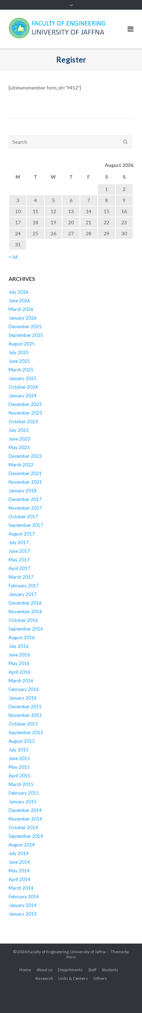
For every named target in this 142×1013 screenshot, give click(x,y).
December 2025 (25, 326)
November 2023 (25, 413)
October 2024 (23, 387)
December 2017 (25, 499)
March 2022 (21, 464)
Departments (70, 969)
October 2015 (23, 724)
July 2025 (19, 352)
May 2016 (19, 663)
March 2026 (21, 309)
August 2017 (22, 534)
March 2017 (21, 577)
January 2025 (23, 378)
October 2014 (23, 827)
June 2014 (19, 862)
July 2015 (19, 749)
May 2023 (19, 447)
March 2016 (21, 680)
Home (25, 969)
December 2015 (25, 706)
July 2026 (19, 292)
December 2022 (25, 456)
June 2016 (19, 654)
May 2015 (19, 767)
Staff (92, 969)
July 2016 (19, 646)
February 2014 (24, 896)
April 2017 (19, 568)
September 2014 (26, 836)
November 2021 (25, 482)
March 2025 (21, 369)
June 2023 (19, 439)
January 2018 (23, 490)
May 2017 (19, 559)
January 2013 (23, 914)
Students (110, 969)
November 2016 (25, 611)
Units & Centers (73, 978)
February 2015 (24, 793)
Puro (71, 956)
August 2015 (22, 741)
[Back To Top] (124, 996)
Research (44, 978)
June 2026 (19, 300)
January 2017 (23, 594)
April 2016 (19, 672)
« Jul (13, 256)
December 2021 (25, 473)
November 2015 (25, 715)
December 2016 (25, 603)
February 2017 (24, 585)
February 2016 (24, 689)
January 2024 (23, 395)
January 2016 (23, 698)
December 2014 (25, 810)
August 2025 (22, 344)
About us (45, 969)
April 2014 (19, 879)
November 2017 (25, 508)
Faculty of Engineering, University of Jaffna (67, 951)
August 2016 (22, 637)
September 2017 (26, 525)
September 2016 (26, 629)
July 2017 (19, 542)
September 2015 (26, 732)
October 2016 (23, 620)
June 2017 (19, 551)
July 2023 (19, 430)
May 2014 (19, 870)
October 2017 (23, 516)
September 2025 (26, 335)
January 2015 (23, 801)
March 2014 (21, 888)
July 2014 (19, 853)
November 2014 (25, 819)
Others (100, 978)
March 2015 (21, 784)
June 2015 (19, 758)
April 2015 (19, 775)
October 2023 (23, 421)
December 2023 (25, 404)
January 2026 (23, 318)
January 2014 (23, 905)
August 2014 (22, 845)
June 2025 (19, 361)
